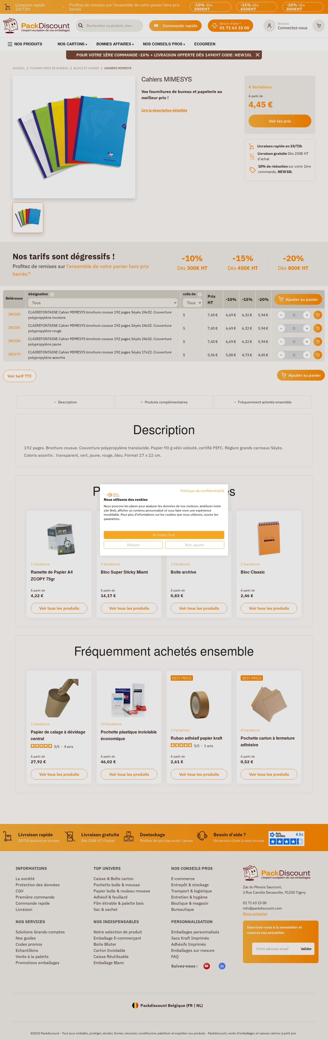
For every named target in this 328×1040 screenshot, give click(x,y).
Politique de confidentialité (202, 490)
